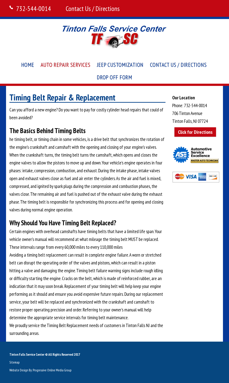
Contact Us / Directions (93, 8)
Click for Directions (195, 132)
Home (27, 64)
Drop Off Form (114, 77)
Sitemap (14, 362)
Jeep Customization (120, 64)
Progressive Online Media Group (52, 370)
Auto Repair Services (66, 64)
